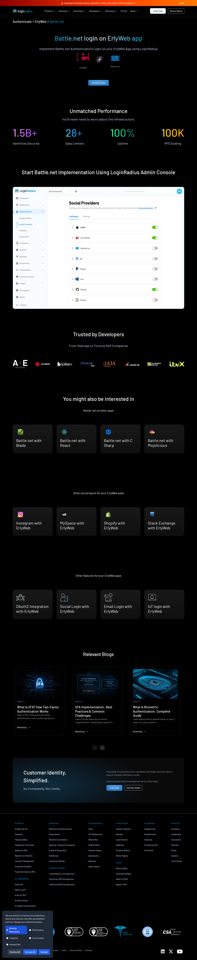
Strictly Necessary (14, 930)
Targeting (13, 938)
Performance (38, 930)
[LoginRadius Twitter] (171, 951)
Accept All (30, 952)
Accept (44, 952)
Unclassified (14, 944)
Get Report (128, 3)
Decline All (15, 952)
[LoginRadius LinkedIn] (163, 951)
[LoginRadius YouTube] (180, 951)
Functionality (38, 938)
